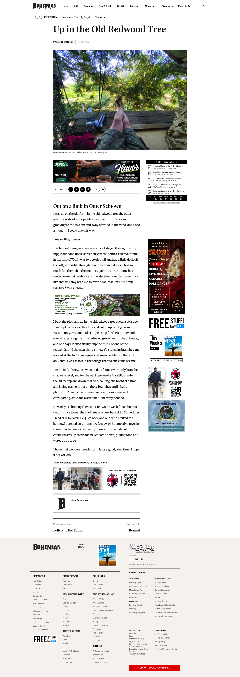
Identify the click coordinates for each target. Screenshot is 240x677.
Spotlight (66, 622)
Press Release (38, 603)
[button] (203, 6)
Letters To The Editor (71, 651)
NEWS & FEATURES (70, 576)
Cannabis (96, 614)
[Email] (96, 189)
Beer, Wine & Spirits (100, 607)
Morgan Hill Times (161, 601)
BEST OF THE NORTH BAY (103, 594)
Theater (66, 625)
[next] (40, 17)
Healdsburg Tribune (162, 586)
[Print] (103, 189)
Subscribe (37, 585)
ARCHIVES (81, 546)
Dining (95, 581)
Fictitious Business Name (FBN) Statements (139, 645)
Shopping (96, 640)
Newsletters (37, 581)
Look (65, 640)
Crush (65, 607)
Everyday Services (100, 618)
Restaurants (98, 585)
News (65, 588)
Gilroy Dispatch (160, 582)
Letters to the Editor (68, 530)
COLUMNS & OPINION (71, 631)
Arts (64, 599)
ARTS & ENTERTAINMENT (73, 594)
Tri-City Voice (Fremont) (163, 616)
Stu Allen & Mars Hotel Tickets (83, 17)
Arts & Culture (98, 603)
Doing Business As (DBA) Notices (138, 650)
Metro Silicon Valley (136, 590)
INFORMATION (39, 576)
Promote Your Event (100, 662)
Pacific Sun (133, 597)
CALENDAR (97, 646)
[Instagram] (136, 559)
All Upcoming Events (101, 651)
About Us (36, 592)
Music (65, 618)
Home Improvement (100, 625)
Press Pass (67, 658)
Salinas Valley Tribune (162, 609)
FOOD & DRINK (99, 576)
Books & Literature (70, 603)
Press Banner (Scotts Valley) (165, 605)
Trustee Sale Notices (137, 654)
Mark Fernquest (64, 42)
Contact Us (37, 596)
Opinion (66, 647)
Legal (131, 636)
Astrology (66, 636)
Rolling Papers (68, 662)
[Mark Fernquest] (62, 504)
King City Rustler (160, 594)
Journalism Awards (162, 638)
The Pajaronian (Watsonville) (165, 612)
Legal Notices (134, 641)
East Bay (132, 609)
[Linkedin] (82, 189)
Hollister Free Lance (162, 590)
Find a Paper (38, 618)
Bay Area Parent (135, 605)
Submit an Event (99, 658)
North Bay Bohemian (137, 594)
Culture (66, 610)
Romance (96, 637)
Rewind (134, 530)
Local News (67, 585)
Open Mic (66, 655)
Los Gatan (158, 597)
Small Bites (97, 588)
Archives (36, 615)
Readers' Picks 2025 (100, 599)
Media (65, 643)
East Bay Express (136, 582)
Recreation (97, 629)
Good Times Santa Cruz (138, 586)
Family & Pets (98, 622)
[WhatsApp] (88, 189)
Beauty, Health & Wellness (103, 610)
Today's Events (98, 655)
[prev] (36, 17)
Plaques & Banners (40, 630)
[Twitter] (76, 189)
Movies (65, 614)
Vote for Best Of (39, 626)
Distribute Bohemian (41, 622)
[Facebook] (70, 189)
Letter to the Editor (40, 600)
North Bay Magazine (137, 612)
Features (66, 581)
